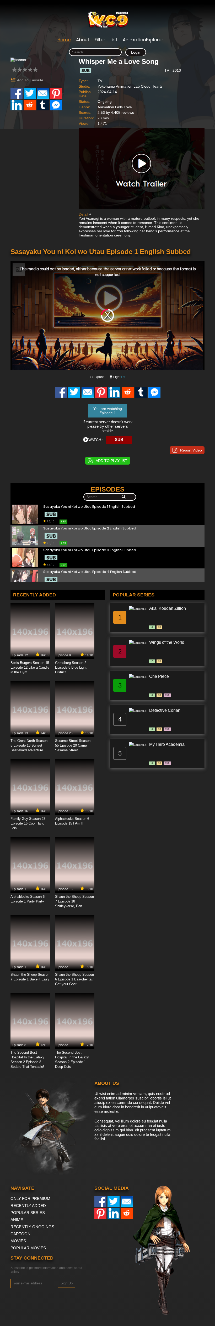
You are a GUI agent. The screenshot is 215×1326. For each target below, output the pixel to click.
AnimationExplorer (143, 40)
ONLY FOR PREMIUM (30, 1198)
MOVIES (18, 1241)
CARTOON (20, 1234)
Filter (100, 40)
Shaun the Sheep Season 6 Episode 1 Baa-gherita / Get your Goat (74, 979)
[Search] (124, 497)
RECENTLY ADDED (28, 1205)
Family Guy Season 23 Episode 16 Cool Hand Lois (27, 823)
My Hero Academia (167, 744)
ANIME (16, 1219)
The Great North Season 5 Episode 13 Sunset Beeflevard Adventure (28, 745)
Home (64, 40)
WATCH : (95, 440)
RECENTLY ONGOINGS (32, 1227)
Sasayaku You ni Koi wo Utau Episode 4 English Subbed (89, 572)
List (113, 40)
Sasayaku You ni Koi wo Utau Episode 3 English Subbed (89, 550)
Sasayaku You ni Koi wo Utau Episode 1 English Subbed (89, 507)
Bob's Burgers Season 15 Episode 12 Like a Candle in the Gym (29, 667)
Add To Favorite (30, 80)
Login (135, 52)
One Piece (159, 676)
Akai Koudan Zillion (167, 608)
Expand (99, 377)
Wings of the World (166, 642)
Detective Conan (164, 710)
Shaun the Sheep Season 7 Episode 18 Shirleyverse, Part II (74, 901)
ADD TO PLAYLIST (111, 461)
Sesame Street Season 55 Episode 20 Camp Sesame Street (72, 745)
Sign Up (67, 1283)
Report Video (191, 450)
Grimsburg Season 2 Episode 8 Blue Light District (71, 667)
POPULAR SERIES (27, 1212)
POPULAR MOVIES (28, 1248)
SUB (119, 439)
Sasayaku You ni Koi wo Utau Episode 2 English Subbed (89, 528)
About (82, 40)
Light (119, 377)
